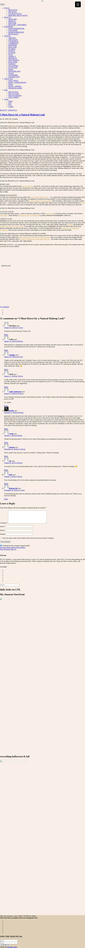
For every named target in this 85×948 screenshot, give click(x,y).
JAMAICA (12, 56)
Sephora (70, 224)
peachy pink (50, 213)
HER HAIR (12, 23)
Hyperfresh (3, 215)
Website (2, 534)
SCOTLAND (12, 67)
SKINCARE (12, 19)
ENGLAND (12, 47)
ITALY (10, 54)
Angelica (12, 355)
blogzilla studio (12, 947)
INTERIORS (8, 27)
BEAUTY (7, 17)
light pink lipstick (27, 186)
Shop (6, 90)
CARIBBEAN (13, 43)
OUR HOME (12, 30)
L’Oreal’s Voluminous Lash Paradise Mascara (35, 239)
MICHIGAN (12, 58)
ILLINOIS (11, 53)
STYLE (6, 8)
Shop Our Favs (13, 92)
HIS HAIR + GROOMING (17, 25)
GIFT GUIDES (13, 97)
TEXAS (11, 73)
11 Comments (4, 307)
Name (2, 526)
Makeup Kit (13, 488)
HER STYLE (12, 10)
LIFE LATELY (13, 80)
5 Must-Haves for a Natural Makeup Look (22, 114)
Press (10, 105)
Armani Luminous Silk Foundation (40, 201)
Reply (6, 335)
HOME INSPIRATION (16, 32)
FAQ (10, 103)
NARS (82, 203)
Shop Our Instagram (15, 95)
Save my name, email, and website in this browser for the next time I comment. (28, 538)
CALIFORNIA (13, 41)
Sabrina (12, 447)
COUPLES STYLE (15, 13)
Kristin (11, 411)
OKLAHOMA (13, 66)
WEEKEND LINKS (15, 88)
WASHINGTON (14, 77)
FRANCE (11, 51)
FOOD (10, 84)
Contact (10, 107)
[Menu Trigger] (78, 4)
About (6, 99)
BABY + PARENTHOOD (17, 82)
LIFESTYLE (8, 79)
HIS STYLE (12, 12)
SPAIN (10, 69)
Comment (4, 523)
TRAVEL (7, 36)
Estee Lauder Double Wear (39, 197)
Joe (10, 461)
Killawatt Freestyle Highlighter (29, 215)
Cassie (11, 433)
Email (2, 530)
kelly (10, 475)
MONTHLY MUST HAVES (17, 15)
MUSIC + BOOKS (14, 86)
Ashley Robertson (15, 392)
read (3, 566)
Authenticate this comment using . (16, 546)
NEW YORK (12, 62)
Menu (2, 4)
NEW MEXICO (13, 60)
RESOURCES (13, 34)
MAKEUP (11, 21)
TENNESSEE (13, 75)
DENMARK (12, 45)
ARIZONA (12, 38)
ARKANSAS (13, 40)
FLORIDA (12, 49)
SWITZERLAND (14, 71)
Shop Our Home (13, 94)
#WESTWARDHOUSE (16, 28)
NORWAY (12, 64)
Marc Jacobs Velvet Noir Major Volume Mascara (34, 237)
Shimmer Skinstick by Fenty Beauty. (12, 226)
